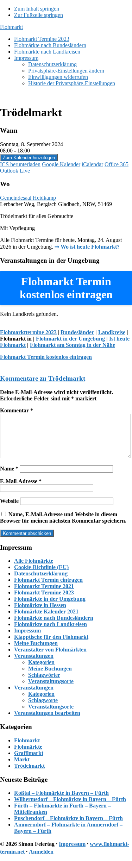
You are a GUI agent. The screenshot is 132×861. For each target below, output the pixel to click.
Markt (22, 759)
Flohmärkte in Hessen (40, 605)
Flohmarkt (11, 27)
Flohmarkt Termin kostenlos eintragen (46, 357)
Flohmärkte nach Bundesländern (53, 618)
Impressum (27, 631)
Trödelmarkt (29, 766)
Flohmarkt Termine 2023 (44, 592)
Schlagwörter (44, 675)
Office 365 (116, 164)
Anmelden (41, 852)
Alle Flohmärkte (33, 561)
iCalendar (92, 164)
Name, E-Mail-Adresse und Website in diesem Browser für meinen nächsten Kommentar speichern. (63, 517)
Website (9, 501)
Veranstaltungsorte (51, 681)
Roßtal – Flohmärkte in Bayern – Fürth (61, 793)
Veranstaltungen (34, 656)
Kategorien (41, 662)
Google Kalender (61, 164)
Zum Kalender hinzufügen (29, 157)
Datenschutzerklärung (41, 573)
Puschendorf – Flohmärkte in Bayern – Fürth (68, 818)
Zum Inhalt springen (36, 9)
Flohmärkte (28, 747)
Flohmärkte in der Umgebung (50, 599)
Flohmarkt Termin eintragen (48, 580)
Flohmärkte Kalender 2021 (46, 611)
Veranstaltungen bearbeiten (47, 713)
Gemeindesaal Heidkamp (28, 198)
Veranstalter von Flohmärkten (50, 650)
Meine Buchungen (36, 643)
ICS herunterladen (20, 164)
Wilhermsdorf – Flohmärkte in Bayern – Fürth (70, 799)
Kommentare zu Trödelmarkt (42, 378)
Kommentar (16, 410)
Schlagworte (43, 700)
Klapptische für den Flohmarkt (51, 637)
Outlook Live (15, 171)
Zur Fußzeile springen (38, 15)
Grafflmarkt (28, 753)
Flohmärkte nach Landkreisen (50, 624)
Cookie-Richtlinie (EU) (41, 567)
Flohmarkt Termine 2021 (44, 586)
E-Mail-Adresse (21, 481)
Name (9, 469)
